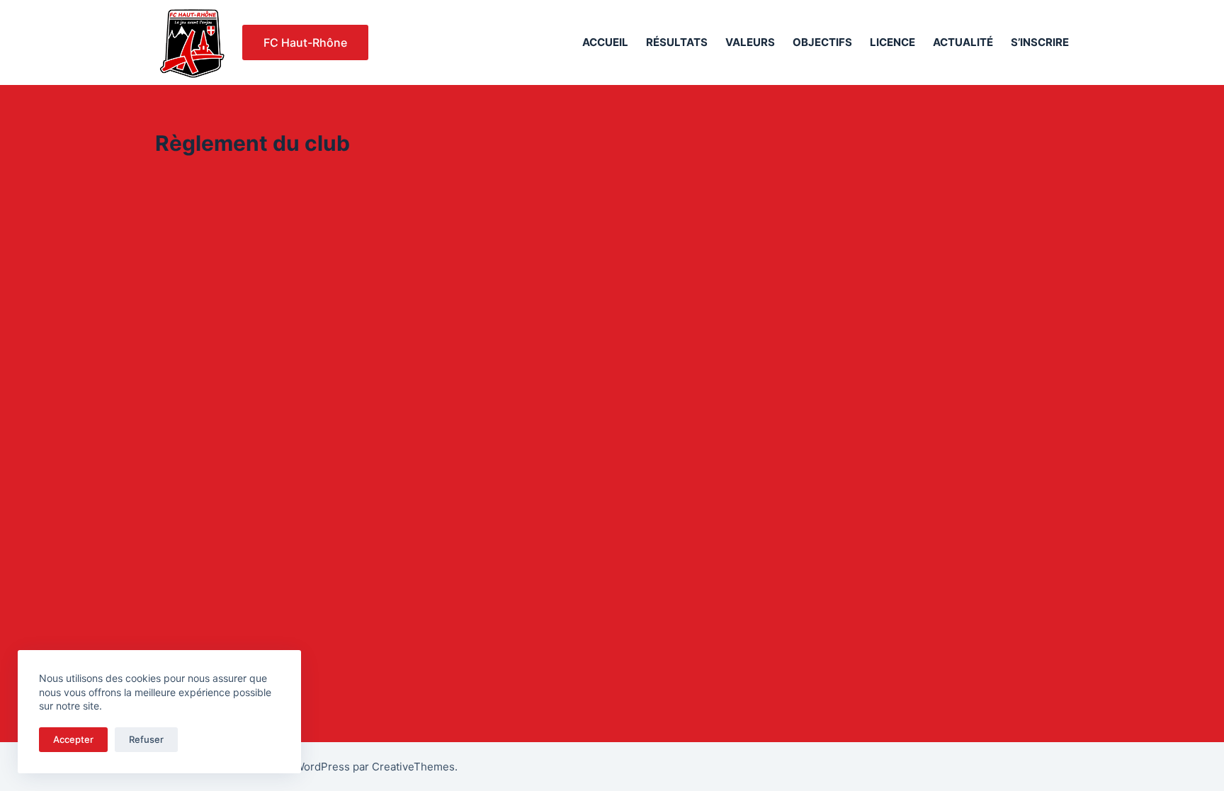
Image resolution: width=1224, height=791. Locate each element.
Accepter (73, 739)
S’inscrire (1040, 42)
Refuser (146, 739)
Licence (892, 42)
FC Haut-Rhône (305, 42)
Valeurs (750, 42)
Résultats (677, 42)
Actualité (963, 42)
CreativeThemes (413, 766)
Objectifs (822, 42)
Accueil (605, 42)
